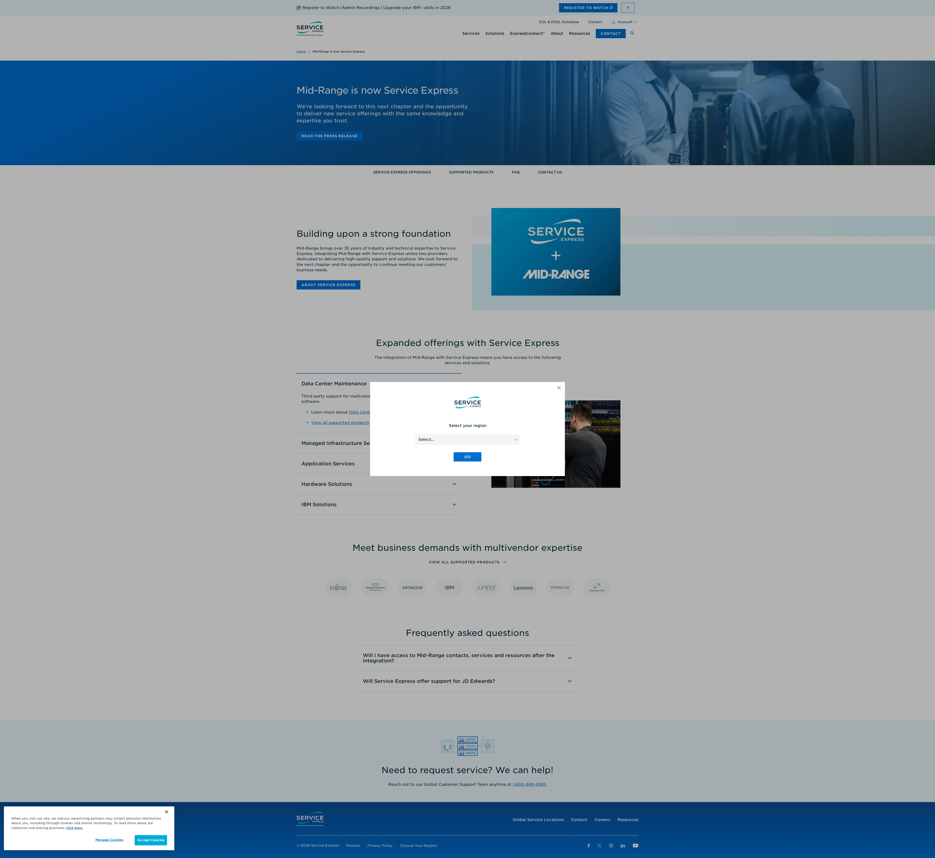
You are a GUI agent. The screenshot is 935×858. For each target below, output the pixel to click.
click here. (74, 828)
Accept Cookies (150, 840)
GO (467, 457)
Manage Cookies (109, 840)
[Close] (166, 811)
